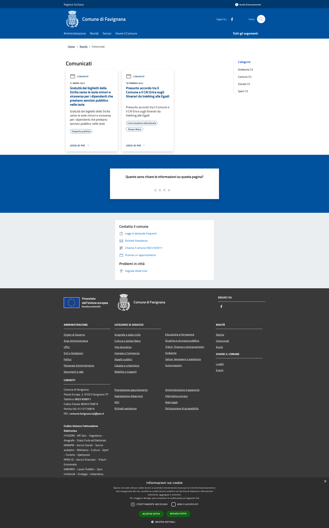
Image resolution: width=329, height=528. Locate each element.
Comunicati (82, 76)
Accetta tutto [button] (151, 513)
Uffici (67, 347)
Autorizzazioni (173, 365)
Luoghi (220, 364)
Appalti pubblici (123, 359)
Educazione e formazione (179, 334)
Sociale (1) (244, 84)
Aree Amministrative (76, 341)
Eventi (219, 370)
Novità (83, 46)
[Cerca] (261, 19)
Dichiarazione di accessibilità (181, 408)
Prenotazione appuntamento (131, 390)
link (197, 498)
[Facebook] (230, 19)
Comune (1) (244, 77)
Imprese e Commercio (126, 353)
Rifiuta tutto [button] (178, 513)
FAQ (116, 402)
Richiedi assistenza (125, 408)
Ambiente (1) (245, 69)
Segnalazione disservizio (128, 396)
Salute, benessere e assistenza (183, 359)
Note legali (171, 402)
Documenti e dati (74, 372)
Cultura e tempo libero (127, 341)
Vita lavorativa (122, 347)
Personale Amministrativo (79, 365)
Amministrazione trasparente (182, 390)
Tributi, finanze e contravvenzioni (184, 347)
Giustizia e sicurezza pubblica (182, 341)
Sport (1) (243, 91)
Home (71, 46)
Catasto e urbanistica (126, 365)
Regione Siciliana (74, 4)
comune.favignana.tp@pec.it (87, 413)
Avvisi (219, 347)
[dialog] (164, 503)
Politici (68, 359)
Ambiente (170, 353)
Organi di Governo (74, 335)
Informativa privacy (176, 396)
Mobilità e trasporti (125, 372)
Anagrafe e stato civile (127, 335)
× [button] (325, 481)
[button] (164, 522)
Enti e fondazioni (73, 353)
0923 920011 (83, 399)
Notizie (220, 335)
